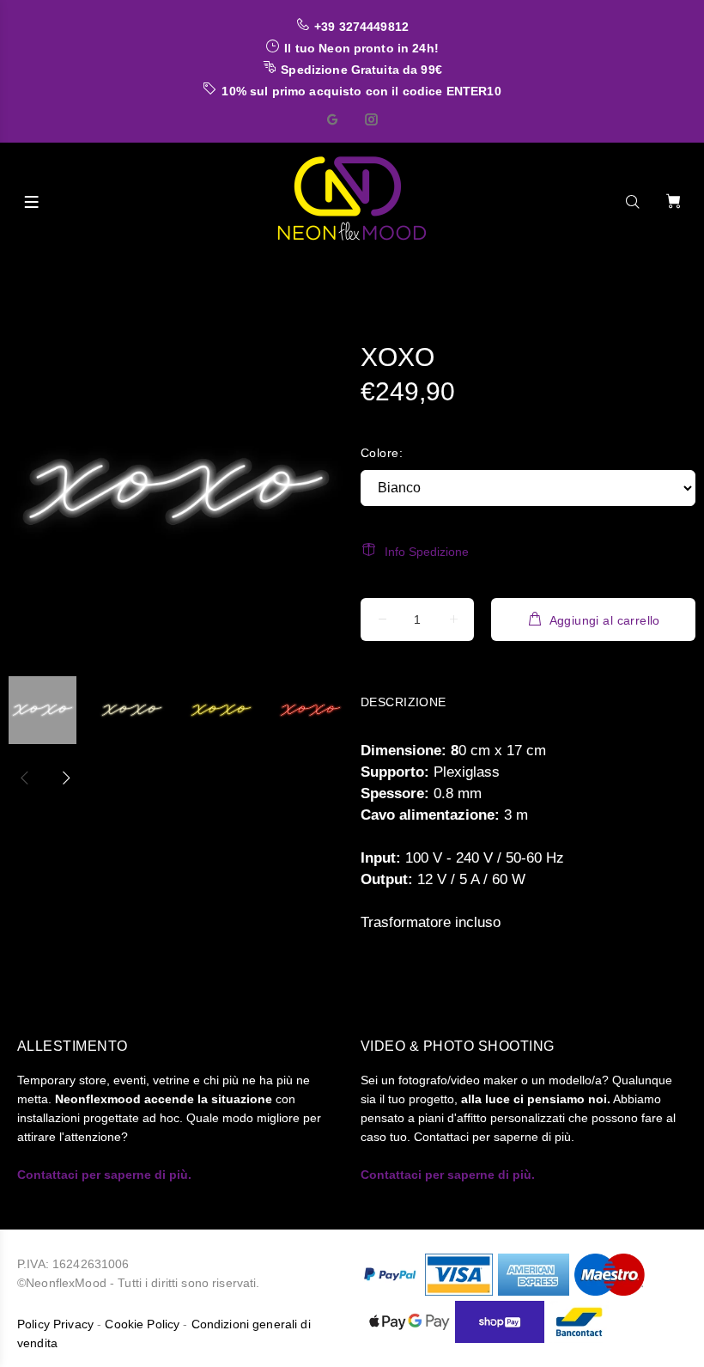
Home (44, 272)
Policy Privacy (55, 1324)
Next (65, 777)
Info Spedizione (427, 551)
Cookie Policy (142, 1324)
